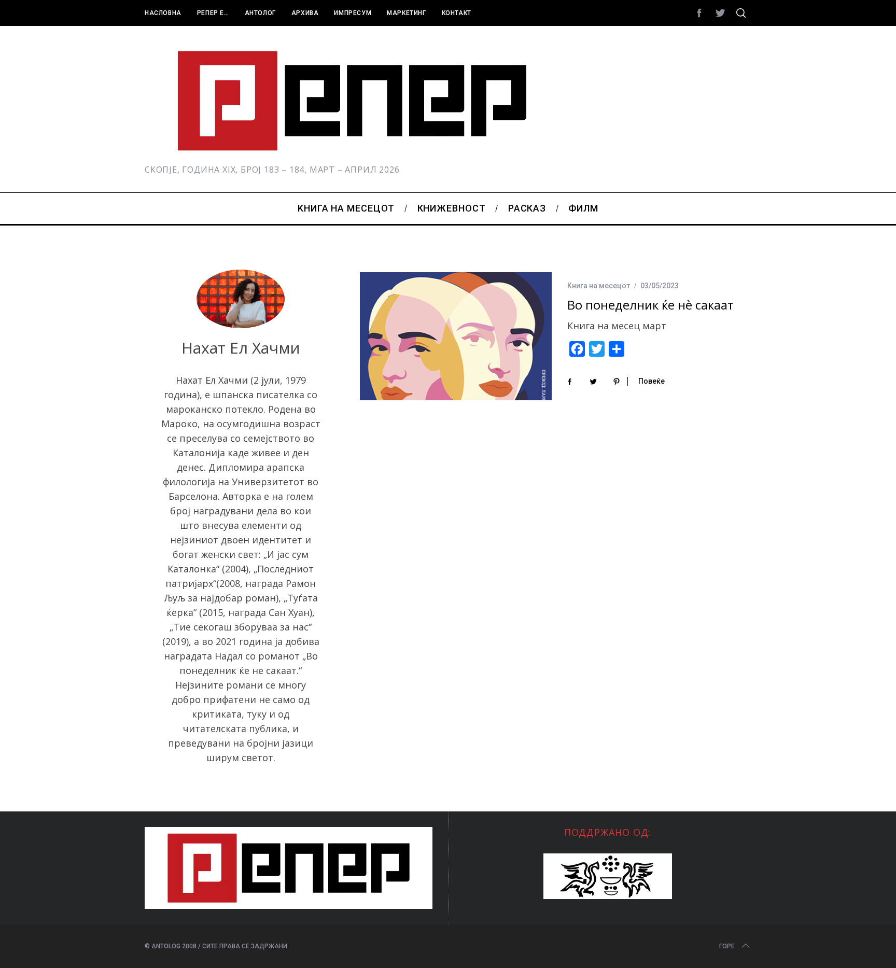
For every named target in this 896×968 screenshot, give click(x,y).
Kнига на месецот (598, 286)
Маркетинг (406, 13)
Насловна (163, 13)
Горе (727, 946)
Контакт (456, 13)
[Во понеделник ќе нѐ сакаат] (456, 336)
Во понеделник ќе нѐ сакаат (650, 304)
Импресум (352, 13)
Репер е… (213, 13)
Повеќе (651, 381)
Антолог (260, 13)
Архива (305, 13)
